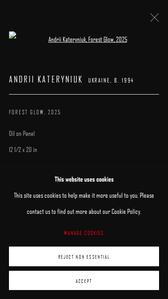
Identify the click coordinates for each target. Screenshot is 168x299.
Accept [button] (84, 280)
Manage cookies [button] (84, 233)
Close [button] (152, 20)
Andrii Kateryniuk (46, 79)
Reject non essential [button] (84, 257)
